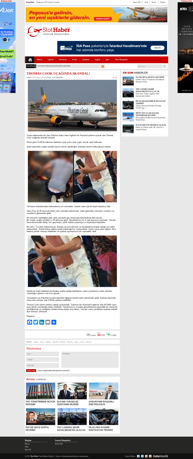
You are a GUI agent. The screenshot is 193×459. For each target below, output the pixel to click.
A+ (116, 77)
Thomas (70, 342)
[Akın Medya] (150, 456)
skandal (55, 342)
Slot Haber (35, 456)
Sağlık (97, 59)
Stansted (62, 342)
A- (114, 77)
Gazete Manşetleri (63, 440)
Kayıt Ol (28, 449)
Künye (154, 2)
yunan (82, 342)
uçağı (76, 342)
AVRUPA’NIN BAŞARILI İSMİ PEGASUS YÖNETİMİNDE (59, 66)
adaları (35, 342)
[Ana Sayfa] (30, 59)
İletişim (162, 2)
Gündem (85, 59)
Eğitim (51, 59)
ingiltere (48, 342)
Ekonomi (63, 59)
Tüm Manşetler (121, 59)
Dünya (39, 59)
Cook (42, 342)
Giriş (146, 2)
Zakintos (89, 342)
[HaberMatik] (160, 456)
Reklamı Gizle (186, 1)
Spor (107, 59)
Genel (74, 59)
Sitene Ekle (137, 2)
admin (29, 77)
